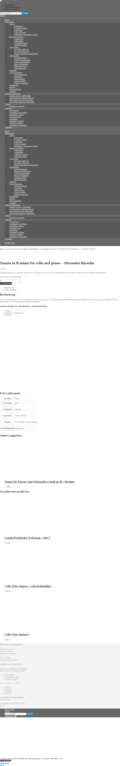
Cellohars (12, 71)
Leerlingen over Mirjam (18, 113)
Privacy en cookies (12, 9)
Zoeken (25, 13)
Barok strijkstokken (21, 64)
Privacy (3, 706)
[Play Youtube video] (60, 351)
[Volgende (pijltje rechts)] (3, 765)
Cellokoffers (18, 41)
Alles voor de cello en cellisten (17, 249)
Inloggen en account (16, 106)
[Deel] (6, 763)
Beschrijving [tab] (9, 287)
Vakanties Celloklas (16, 121)
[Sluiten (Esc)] (8, 763)
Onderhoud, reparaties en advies (26, 35)
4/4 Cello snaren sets (21, 52)
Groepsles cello (15, 117)
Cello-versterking (15, 73)
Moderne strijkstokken (22, 60)
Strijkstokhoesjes (20, 68)
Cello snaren (14, 47)
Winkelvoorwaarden (12, 7)
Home (7, 20)
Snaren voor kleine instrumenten (26, 54)
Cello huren (18, 30)
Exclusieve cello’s (20, 28)
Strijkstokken (14, 56)
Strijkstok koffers (20, 45)
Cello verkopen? (20, 33)
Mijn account (9, 710)
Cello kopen (18, 26)
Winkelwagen (10, 716)
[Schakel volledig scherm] (3, 763)
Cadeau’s (12, 92)
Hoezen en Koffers (16, 37)
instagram (8, 691)
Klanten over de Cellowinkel (20, 96)
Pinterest (8, 693)
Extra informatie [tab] (11, 290)
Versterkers (18, 77)
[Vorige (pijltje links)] (1, 765)
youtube (8, 689)
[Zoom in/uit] (1, 763)
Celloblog (8, 127)
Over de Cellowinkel (12, 94)
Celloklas (8, 108)
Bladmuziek (13, 85)
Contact (7, 104)
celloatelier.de (5, 699)
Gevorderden (45, 249)
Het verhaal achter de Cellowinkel (22, 102)
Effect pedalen (19, 79)
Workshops (13, 119)
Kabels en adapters (21, 83)
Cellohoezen (18, 39)
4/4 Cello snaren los (21, 49)
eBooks (12, 87)
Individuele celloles (16, 115)
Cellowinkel (9, 22)
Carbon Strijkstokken (22, 62)
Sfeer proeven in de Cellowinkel (21, 100)
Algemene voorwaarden (18, 125)
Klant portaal (9, 5)
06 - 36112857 (5, 658)
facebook (8, 687)
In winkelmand (6, 283)
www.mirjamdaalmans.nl (9, 660)
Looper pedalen (20, 81)
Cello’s (12, 24)
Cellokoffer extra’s (21, 43)
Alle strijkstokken (20, 58)
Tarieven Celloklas (16, 123)
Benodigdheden (15, 89)
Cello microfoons (20, 75)
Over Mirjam (14, 111)
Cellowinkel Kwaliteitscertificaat (21, 98)
